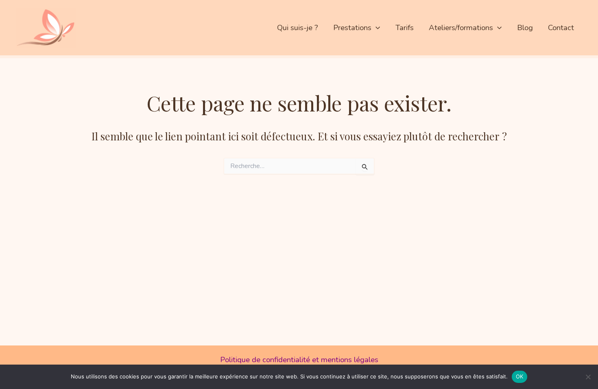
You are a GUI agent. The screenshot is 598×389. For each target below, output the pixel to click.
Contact (561, 27)
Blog (525, 27)
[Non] (588, 377)
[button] (375, 28)
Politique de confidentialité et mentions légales (299, 359)
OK (520, 376)
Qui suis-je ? (297, 27)
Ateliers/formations (461, 27)
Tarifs (404, 27)
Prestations (352, 27)
